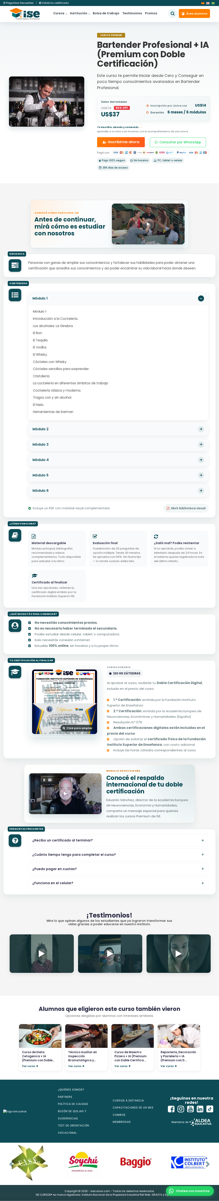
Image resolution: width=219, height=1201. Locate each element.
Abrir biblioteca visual (188, 508)
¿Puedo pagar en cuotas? (54, 869)
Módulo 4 (41, 459)
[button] (190, 1191)
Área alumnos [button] (196, 14)
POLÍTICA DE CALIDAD (73, 1104)
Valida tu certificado (55, 3)
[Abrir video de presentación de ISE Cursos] (148, 224)
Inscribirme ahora (123, 141)
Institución (78, 13)
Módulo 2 (41, 429)
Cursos (58, 13)
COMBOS (119, 1115)
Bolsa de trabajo (106, 13)
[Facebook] (171, 1109)
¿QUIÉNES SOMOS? (71, 1089)
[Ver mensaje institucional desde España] (65, 793)
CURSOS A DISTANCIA (128, 1100)
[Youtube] (190, 1109)
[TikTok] (209, 1109)
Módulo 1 (40, 298)
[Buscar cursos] (172, 13)
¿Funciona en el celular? (52, 883)
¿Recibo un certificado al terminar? (62, 840)
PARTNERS (65, 1097)
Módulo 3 (41, 444)
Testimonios (132, 13)
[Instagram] (181, 1109)
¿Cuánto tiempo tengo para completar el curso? (74, 854)
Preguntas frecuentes (19, 3)
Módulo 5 (41, 475)
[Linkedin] (200, 1109)
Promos (151, 13)
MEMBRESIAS (122, 1122)
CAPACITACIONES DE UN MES (133, 1107)
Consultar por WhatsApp (180, 142)
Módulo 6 (41, 490)
